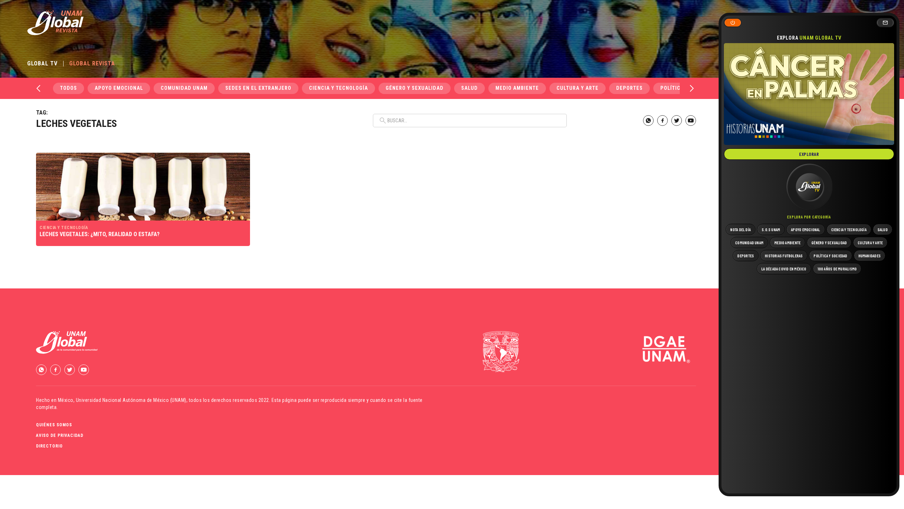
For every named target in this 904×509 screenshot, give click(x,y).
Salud (469, 88)
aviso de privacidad (59, 435)
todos (68, 88)
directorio (49, 446)
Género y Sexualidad (415, 88)
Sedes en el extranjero (258, 88)
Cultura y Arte (578, 88)
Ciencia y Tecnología (338, 88)
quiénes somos (54, 424)
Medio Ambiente (517, 88)
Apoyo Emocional (119, 88)
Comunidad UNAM (184, 88)
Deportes (629, 88)
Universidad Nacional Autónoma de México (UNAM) (131, 400)
